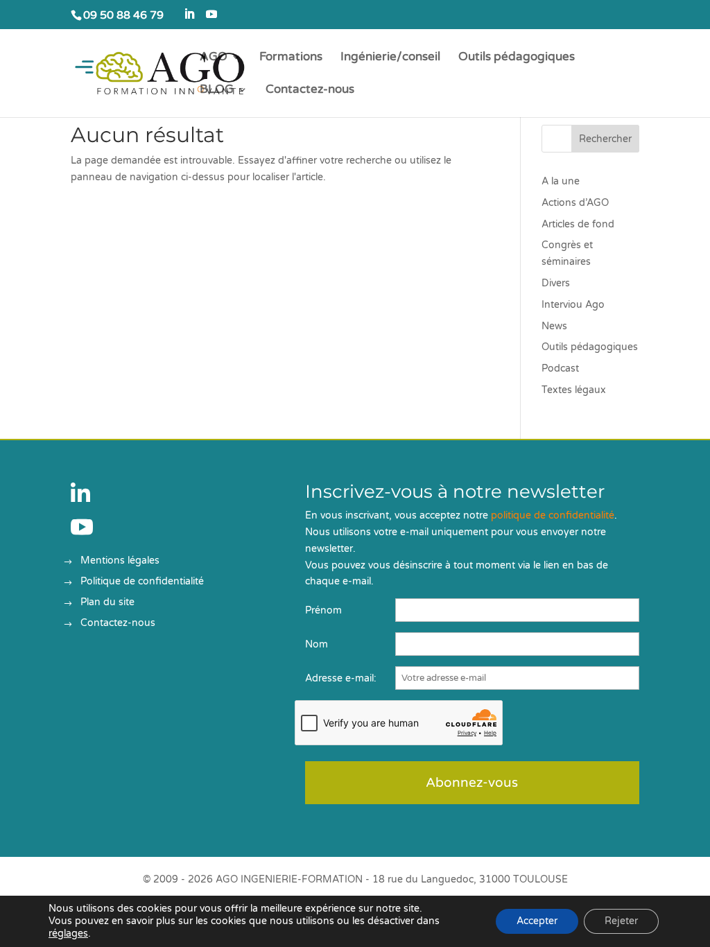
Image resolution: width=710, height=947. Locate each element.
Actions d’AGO (575, 203)
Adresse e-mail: (340, 678)
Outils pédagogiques (516, 58)
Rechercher (605, 139)
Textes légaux (574, 390)
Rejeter (621, 921)
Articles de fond (578, 224)
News (554, 326)
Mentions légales (119, 561)
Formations (290, 58)
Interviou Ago (573, 305)
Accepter (537, 921)
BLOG (217, 90)
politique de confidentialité (552, 515)
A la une (561, 181)
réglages (68, 933)
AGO (213, 58)
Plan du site (107, 603)
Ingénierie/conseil (390, 58)
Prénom (323, 610)
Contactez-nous (310, 90)
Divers (556, 283)
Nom (316, 644)
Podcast (560, 368)
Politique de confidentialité (142, 582)
